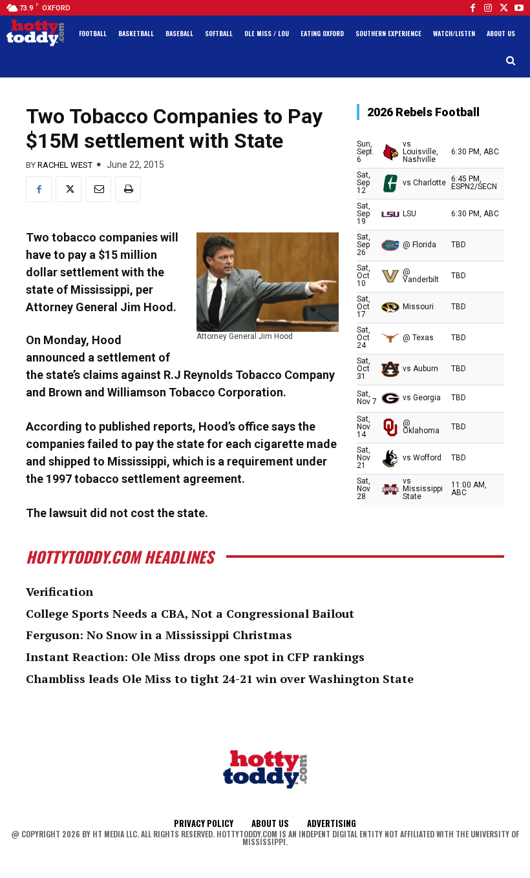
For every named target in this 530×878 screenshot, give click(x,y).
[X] (68, 189)
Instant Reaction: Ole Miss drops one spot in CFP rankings (195, 656)
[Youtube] (519, 7)
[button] (511, 61)
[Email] (98, 189)
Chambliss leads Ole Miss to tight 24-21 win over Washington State (220, 678)
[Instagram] (488, 7)
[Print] (128, 189)
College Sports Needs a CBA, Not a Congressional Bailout (190, 613)
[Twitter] (503, 7)
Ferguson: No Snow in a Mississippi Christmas (159, 634)
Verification (59, 591)
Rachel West (64, 165)
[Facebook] (472, 7)
